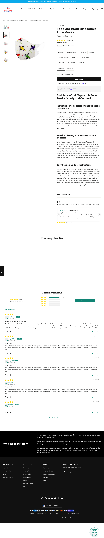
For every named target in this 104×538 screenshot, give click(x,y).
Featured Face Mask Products (21, 20)
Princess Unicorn (63, 58)
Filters (64, 9)
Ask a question (63, 195)
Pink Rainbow (71, 63)
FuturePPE (60, 25)
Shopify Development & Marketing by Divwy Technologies (59, 517)
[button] (61, 40)
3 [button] (52, 418)
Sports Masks (54, 9)
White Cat (75, 58)
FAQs (44, 480)
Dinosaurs (83, 52)
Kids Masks (32, 9)
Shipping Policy (47, 477)
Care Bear (61, 63)
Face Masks (21, 9)
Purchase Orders (74, 9)
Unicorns (81, 63)
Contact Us (46, 468)
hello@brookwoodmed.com (61, 513)
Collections (10, 20)
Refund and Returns (49, 474)
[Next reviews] (99, 215)
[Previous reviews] (58, 215)
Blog (84, 9)
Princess (91, 52)
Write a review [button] (85, 301)
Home (4, 20)
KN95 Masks (43, 9)
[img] (9, 314)
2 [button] (49, 418)
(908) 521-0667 (75, 513)
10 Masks (61, 69)
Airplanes (61, 52)
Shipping (59, 46)
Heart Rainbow (71, 52)
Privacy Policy (7, 471)
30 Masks (70, 69)
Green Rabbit (85, 58)
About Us (6, 468)
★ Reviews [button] (2, 270)
